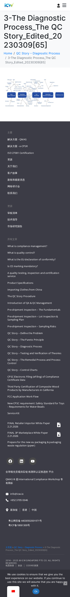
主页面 (9, 547)
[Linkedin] (21, 461)
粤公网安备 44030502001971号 (25, 520)
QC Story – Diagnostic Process (28, 547)
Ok (36, 591)
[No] (65, 583)
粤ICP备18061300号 (19, 525)
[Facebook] (10, 461)
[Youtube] (32, 461)
